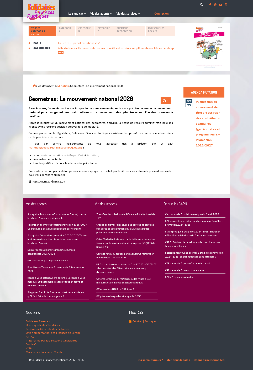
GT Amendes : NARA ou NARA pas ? (115, 289)
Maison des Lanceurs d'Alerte (44, 352)
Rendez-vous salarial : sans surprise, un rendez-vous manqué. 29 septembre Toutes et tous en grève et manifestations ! (56, 281)
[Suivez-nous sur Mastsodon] (216, 5)
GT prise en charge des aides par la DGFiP (118, 296)
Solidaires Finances (38, 321)
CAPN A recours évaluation (179, 276)
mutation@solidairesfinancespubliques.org (55, 147)
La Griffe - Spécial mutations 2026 (79, 42)
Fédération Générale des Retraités (47, 329)
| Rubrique (149, 321)
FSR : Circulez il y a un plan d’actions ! (48, 260)
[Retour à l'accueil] (34, 86)
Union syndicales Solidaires (43, 325)
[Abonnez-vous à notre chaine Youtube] (221, 5)
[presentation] (42, 31)
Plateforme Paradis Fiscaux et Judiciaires (51, 340)
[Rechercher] (202, 5)
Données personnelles (208, 359)
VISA (29, 348)
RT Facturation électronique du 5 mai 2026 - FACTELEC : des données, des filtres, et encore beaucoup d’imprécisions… (126, 268)
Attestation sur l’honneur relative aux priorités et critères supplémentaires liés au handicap (116, 48)
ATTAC (30, 336)
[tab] (42, 31)
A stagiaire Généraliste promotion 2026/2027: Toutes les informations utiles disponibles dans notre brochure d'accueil (57, 239)
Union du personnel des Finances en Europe (53, 332)
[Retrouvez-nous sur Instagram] (226, 5)
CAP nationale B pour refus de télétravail (187, 263)
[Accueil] (45, 11)
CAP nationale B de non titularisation (185, 270)
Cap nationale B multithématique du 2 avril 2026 (192, 214)
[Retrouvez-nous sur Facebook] (210, 5)
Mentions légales (178, 359)
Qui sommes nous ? (150, 359)
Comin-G (31, 344)
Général (137, 321)
